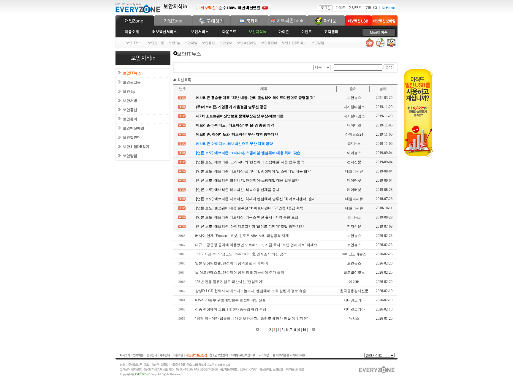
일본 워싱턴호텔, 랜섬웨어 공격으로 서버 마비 (229, 263)
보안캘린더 (269, 43)
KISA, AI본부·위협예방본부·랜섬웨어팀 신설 (228, 300)
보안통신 (208, 43)
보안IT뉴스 (132, 73)
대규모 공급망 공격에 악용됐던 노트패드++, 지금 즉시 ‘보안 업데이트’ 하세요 (254, 245)
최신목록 (183, 80)
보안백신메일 (246, 43)
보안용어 (225, 43)
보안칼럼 (317, 43)
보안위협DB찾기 (136, 147)
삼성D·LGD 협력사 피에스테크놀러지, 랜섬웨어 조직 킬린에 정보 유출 (248, 291)
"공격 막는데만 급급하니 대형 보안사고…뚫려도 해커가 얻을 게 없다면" (249, 318)
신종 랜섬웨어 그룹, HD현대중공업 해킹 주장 (228, 309)
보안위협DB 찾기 (294, 43)
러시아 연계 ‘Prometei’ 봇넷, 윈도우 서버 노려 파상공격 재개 (240, 236)
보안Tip (174, 43)
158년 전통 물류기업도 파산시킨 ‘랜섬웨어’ (227, 282)
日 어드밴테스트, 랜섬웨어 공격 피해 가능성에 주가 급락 (237, 272)
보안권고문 (156, 43)
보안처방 (190, 43)
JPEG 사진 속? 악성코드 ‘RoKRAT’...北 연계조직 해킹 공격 (239, 254)
